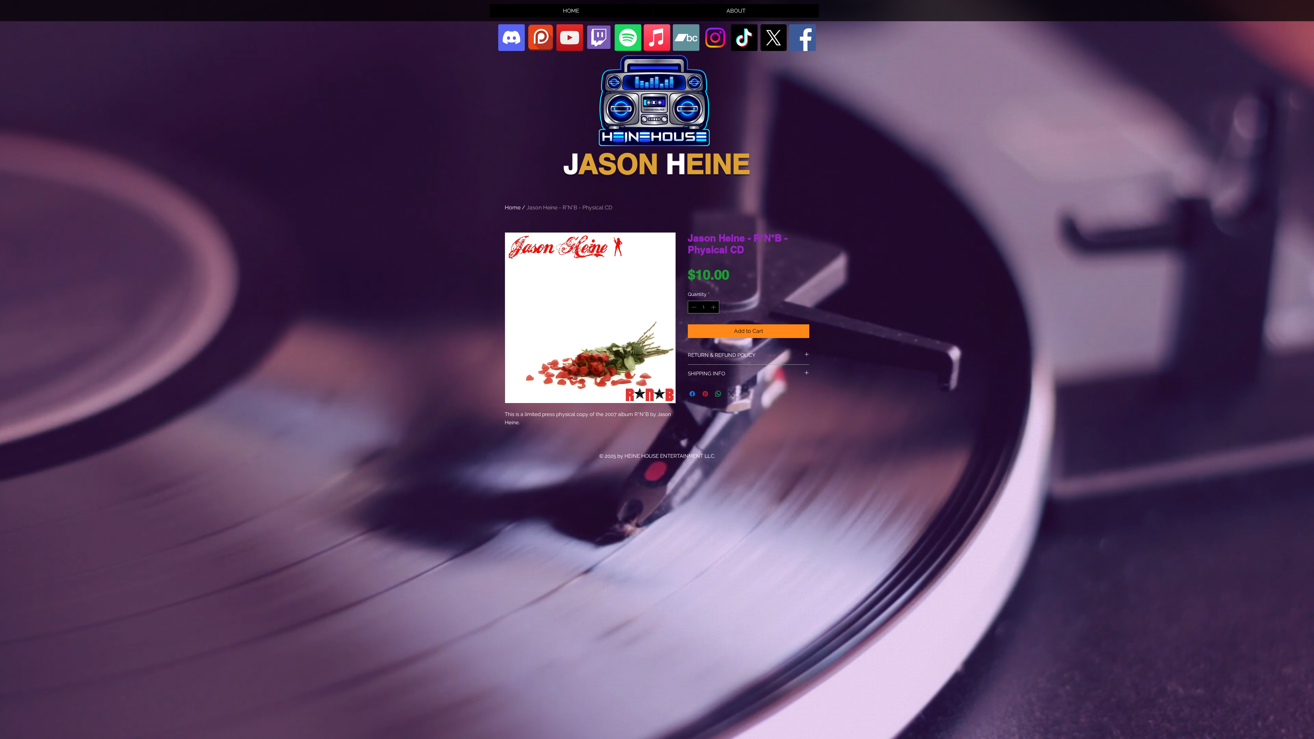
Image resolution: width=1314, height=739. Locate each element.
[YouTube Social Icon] (569, 37)
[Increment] (714, 307)
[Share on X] (731, 394)
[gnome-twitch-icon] (598, 37)
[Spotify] (628, 37)
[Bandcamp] (686, 37)
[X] (773, 37)
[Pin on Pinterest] (705, 394)
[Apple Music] (657, 37)
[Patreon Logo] (540, 37)
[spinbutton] (703, 307)
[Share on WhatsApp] (718, 394)
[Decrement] (693, 307)
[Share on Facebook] (692, 394)
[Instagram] (715, 37)
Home (512, 207)
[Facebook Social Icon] (802, 37)
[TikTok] (744, 37)
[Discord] (511, 37)
